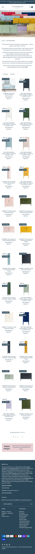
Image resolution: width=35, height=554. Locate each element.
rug (27, 472)
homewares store (13, 468)
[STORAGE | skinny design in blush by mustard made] (9, 173)
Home (3, 40)
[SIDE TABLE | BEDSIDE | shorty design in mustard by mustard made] (26, 173)
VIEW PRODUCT (9, 97)
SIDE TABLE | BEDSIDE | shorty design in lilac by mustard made (9, 415)
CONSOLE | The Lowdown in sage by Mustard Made (9, 386)
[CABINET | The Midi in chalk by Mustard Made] (9, 318)
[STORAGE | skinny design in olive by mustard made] (9, 289)
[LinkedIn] (7, 545)
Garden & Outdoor (24, 523)
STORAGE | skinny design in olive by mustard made (9, 298)
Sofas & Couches (24, 524)
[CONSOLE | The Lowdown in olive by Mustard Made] (26, 202)
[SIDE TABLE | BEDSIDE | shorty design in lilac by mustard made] (9, 405)
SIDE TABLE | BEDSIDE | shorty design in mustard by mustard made (26, 183)
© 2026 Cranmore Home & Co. (10, 547)
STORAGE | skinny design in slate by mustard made (9, 357)
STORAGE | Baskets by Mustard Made (9, 94)
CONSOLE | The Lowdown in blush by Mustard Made (9, 239)
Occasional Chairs (24, 521)
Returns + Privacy (6, 511)
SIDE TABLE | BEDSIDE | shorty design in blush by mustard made (26, 154)
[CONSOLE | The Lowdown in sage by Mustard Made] (9, 377)
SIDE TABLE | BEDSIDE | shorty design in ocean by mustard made (9, 154)
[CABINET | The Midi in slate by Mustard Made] (26, 260)
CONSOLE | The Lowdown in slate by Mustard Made (26, 386)
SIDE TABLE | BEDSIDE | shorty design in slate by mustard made (26, 95)
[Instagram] (9, 545)
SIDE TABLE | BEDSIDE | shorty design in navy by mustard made (26, 328)
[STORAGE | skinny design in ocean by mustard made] (9, 260)
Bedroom (21, 511)
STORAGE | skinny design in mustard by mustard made (26, 358)
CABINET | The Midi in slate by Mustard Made (26, 269)
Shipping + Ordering (7, 513)
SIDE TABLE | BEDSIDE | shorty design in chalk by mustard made (9, 124)
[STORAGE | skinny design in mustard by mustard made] (26, 348)
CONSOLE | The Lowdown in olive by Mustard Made (26, 211)
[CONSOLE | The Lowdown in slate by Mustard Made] (26, 377)
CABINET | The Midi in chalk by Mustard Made (9, 327)
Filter (13, 74)
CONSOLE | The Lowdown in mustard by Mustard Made (26, 240)
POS (20, 547)
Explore (6, 74)
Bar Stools (22, 513)
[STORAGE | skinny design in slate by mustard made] (9, 348)
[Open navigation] (2, 7)
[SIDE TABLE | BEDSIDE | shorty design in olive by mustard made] (26, 114)
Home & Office (23, 526)
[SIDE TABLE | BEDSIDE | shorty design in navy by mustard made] (26, 318)
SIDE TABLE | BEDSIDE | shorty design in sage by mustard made (26, 299)
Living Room (22, 518)
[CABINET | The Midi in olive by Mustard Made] (26, 405)
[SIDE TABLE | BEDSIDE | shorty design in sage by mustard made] (26, 289)
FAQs (3, 515)
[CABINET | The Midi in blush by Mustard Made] (9, 202)
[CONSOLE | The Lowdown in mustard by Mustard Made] (26, 230)
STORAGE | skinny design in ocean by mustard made (9, 270)
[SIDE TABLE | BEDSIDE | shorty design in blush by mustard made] (26, 143)
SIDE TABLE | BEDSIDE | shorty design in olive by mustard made (26, 124)
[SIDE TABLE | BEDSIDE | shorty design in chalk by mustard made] (9, 114)
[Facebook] (2, 545)
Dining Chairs (23, 516)
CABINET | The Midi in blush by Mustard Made (9, 211)
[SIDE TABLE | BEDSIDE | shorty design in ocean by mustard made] (9, 143)
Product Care (5, 516)
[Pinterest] (4, 545)
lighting (10, 472)
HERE (26, 67)
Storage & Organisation (25, 527)
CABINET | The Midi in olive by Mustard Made (26, 414)
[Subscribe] (31, 504)
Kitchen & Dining (23, 515)
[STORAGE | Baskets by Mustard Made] (9, 85)
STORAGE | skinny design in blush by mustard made (9, 183)
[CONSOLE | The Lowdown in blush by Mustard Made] (9, 230)
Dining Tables (23, 519)
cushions (14, 473)
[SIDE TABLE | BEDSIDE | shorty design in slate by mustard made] (26, 85)
